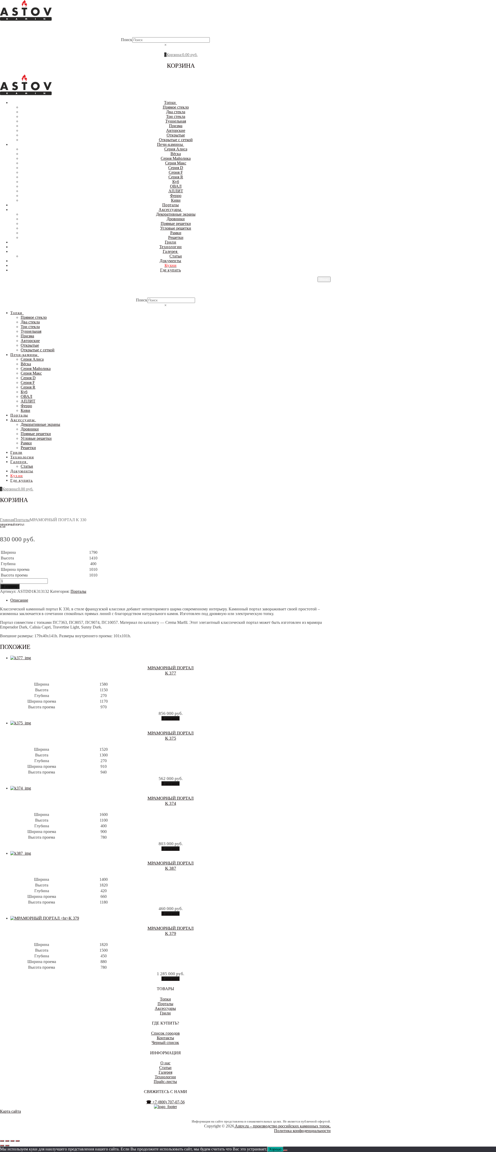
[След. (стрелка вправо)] (7, 1145)
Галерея (165, 1072)
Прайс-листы (165, 1081)
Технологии (165, 1077)
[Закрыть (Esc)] (18, 1141)
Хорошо (275, 1149)
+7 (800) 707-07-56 (165, 1102)
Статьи (165, 1067)
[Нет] (285, 1150)
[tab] (170, 600)
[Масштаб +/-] (2, 1141)
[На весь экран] (7, 1141)
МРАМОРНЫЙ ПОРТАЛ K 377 (171, 670)
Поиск (126, 39)
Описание (19, 600)
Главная (7, 520)
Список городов (165, 1033)
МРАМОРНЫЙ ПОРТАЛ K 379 (171, 931)
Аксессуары (165, 1008)
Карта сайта (10, 1111)
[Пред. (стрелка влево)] (2, 1145)
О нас (165, 1063)
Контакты (165, 1038)
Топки (165, 999)
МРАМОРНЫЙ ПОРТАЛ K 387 (171, 866)
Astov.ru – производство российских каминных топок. (282, 1126)
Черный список (165, 1042)
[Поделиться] (12, 1141)
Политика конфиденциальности (302, 1130)
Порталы (22, 520)
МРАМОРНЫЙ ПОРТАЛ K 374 (171, 801)
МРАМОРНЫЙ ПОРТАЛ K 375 (171, 736)
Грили (165, 1013)
